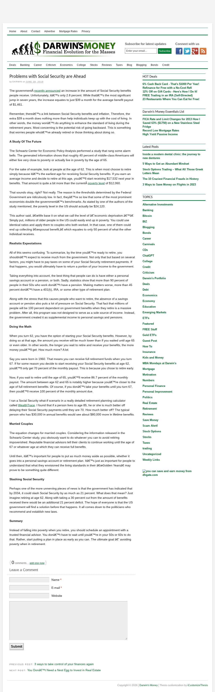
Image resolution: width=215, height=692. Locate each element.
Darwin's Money (62, 48)
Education (149, 306)
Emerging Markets (154, 312)
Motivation (149, 374)
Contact (35, 31)
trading (147, 448)
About (23, 31)
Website (56, 595)
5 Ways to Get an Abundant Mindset (166, 163)
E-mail (56, 587)
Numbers (148, 380)
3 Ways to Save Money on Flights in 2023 (169, 184)
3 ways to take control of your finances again (64, 664)
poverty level (96, 183)
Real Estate (150, 403)
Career (38, 65)
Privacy (86, 31)
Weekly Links (151, 459)
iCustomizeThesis (197, 685)
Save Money (150, 420)
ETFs (146, 318)
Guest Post (150, 340)
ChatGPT (148, 255)
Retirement (150, 408)
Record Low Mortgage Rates (161, 130)
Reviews (107, 65)
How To (147, 346)
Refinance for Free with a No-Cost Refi (167, 87)
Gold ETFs (149, 335)
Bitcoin (147, 215)
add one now (37, 563)
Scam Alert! (150, 425)
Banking (25, 65)
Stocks (94, 65)
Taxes (119, 65)
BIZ (145, 221)
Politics (147, 397)
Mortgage (149, 368)
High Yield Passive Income (160, 134)
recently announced (47, 90)
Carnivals (149, 244)
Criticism (51, 65)
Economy (149, 301)
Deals (12, 65)
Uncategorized (152, 454)
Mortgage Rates (68, 31)
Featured (148, 323)
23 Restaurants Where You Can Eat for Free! (171, 99)
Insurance (149, 351)
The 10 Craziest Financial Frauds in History (171, 178)
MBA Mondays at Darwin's (159, 363)
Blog (129, 65)
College (81, 65)
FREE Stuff (150, 329)
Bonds (154, 65)
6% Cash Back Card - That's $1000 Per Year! (171, 84)
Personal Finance (154, 386)
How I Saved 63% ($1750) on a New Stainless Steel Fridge (171, 123)
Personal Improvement (157, 391)
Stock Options (152, 431)
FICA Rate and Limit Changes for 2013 (167, 119)
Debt (145, 289)
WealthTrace (26, 405)
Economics (66, 65)
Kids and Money (153, 357)
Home (12, 31)
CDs (145, 249)
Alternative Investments (158, 204)
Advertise (49, 31)
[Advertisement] (107, 11)
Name (56, 579)
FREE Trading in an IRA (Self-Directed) (168, 95)
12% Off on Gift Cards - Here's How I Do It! (170, 91)
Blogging (141, 65)
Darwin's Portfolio (154, 278)
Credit (165, 65)
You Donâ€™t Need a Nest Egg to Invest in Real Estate (64, 670)
